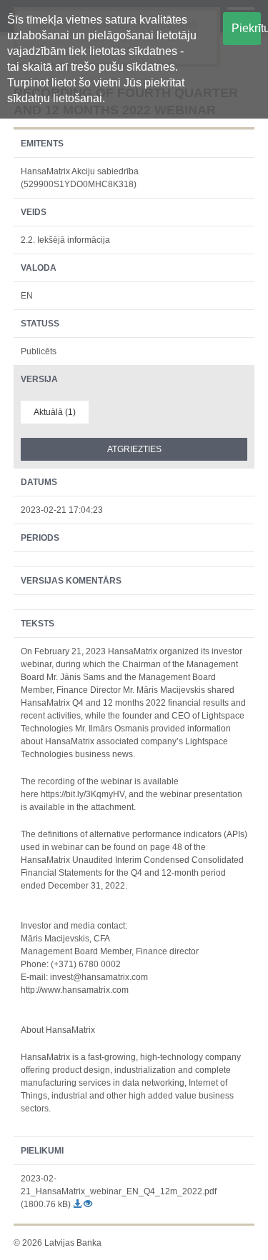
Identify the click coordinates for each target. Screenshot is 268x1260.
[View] (88, 1204)
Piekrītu (246, 28)
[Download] (78, 1204)
